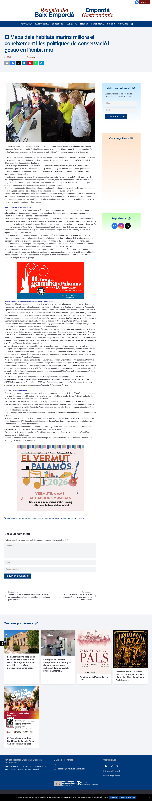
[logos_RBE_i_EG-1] (54, 12)
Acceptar (113, 798)
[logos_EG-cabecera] (97, 12)
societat (81, 518)
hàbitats (40, 518)
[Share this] (12, 63)
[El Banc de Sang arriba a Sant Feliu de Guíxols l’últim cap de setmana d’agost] (21, 687)
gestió (34, 518)
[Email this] (7, 63)
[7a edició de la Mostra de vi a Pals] (94, 632)
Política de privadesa (111, 776)
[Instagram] (121, 226)
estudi (21, 518)
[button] (33, 24)
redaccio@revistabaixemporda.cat (71, 769)
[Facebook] (137, 2)
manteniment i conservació (53, 518)
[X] (128, 226)
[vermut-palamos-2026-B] (50, 510)
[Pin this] (30, 63)
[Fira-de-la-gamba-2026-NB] (50, 299)
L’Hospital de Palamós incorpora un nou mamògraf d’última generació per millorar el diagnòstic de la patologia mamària (57, 665)
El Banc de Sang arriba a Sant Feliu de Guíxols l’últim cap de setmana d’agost (20, 741)
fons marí (27, 518)
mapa (65, 518)
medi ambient (73, 518)
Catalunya (14, 518)
